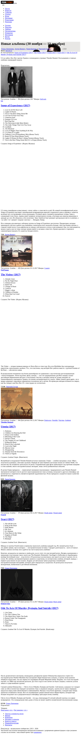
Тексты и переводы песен (14, 714)
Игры (7, 16)
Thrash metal (57, 513)
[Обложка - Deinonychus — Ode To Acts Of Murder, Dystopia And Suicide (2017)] (16, 600)
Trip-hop (61, 420)
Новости (8, 10)
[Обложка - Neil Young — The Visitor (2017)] (16, 266)
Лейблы (8, 29)
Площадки (9, 33)
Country (47, 268)
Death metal (48, 513)
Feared (3, 515)
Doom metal (48, 602)
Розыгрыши (9, 20)
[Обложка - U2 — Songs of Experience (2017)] (16, 97)
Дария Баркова (31, 49)
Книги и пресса (10, 721)
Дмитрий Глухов (44, 49)
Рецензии (8, 22)
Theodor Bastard (7, 422)
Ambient (68, 420)
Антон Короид (20, 49)
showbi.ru (8, 51)
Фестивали (9, 35)
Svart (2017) (61, 53)
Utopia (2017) (52, 53)
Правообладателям (12, 723)
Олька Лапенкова (7, 49)
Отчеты (8, 14)
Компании (9, 717)
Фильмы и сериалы (12, 719)
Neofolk (55, 420)
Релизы (7, 38)
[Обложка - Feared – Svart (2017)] (16, 511)
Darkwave (47, 420)
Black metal (57, 602)
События (8, 12)
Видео (7, 37)
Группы (8, 25)
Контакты (8, 725)
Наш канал (7, 710)
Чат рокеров (21, 710)
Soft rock (43, 99)
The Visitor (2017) (40, 53)
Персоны (8, 27)
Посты (7, 9)
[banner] (7, 3)
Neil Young (5, 270)
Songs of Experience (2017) (23, 53)
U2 (2, 101)
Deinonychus (5, 604)
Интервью (8, 18)
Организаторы (10, 31)
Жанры (7, 715)
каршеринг (38, 732)
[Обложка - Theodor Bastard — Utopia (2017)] (16, 418)
